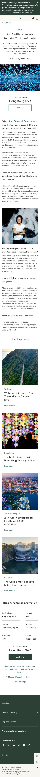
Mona (4, 330)
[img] (37, 2)
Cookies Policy (12, 774)
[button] (37, 767)
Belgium (9, 755)
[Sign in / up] (37, 18)
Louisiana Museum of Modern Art (15, 327)
